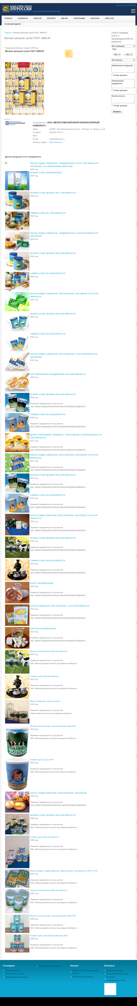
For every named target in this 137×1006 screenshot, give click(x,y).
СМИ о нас (109, 18)
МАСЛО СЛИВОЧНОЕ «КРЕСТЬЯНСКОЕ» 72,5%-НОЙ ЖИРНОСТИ (59, 606)
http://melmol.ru (56, 142)
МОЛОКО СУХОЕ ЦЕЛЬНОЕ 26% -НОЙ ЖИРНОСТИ (53, 193)
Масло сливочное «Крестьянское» (45, 701)
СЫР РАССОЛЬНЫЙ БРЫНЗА (43, 628)
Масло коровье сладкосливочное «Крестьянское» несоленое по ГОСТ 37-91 (64, 871)
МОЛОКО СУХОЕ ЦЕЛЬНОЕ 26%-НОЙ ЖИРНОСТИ (53, 253)
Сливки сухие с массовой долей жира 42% (49, 936)
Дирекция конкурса (114, 970)
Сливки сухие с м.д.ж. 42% (42, 760)
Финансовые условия (14, 974)
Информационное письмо (16, 977)
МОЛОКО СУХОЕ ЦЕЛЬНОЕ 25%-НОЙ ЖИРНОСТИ (53, 815)
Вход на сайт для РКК (125, 5)
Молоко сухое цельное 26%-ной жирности (48, 651)
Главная (8, 18)
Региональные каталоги (82, 977)
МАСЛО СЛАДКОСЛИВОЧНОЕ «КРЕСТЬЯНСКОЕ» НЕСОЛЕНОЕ (58, 793)
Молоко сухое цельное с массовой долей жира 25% (53, 726)
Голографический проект (50, 966)
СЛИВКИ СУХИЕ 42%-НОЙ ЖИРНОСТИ (47, 273)
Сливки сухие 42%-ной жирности (44, 676)
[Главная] (31, 12)
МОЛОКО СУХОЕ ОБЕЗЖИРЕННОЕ (46, 173)
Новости (37, 18)
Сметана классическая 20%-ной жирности (48, 890)
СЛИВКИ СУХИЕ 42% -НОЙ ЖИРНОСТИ (48, 213)
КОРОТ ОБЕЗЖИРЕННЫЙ (41, 583)
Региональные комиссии (117, 974)
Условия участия (12, 970)
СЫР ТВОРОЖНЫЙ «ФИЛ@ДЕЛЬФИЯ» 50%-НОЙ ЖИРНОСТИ (58, 374)
